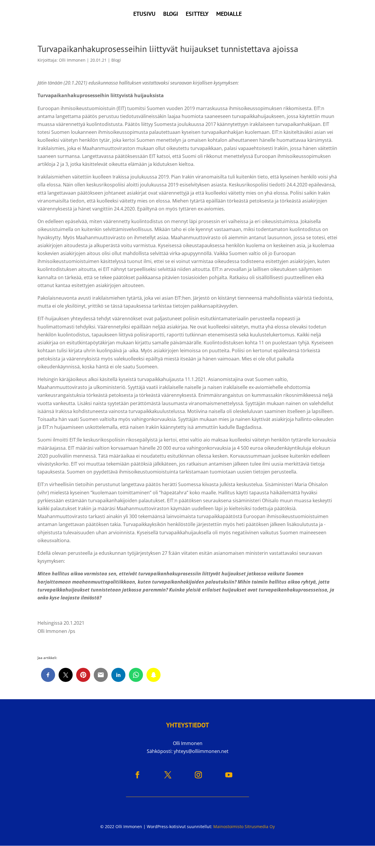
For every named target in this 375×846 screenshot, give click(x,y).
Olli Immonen (72, 60)
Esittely (197, 15)
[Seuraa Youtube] (229, 775)
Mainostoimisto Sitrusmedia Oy (244, 826)
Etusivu (144, 15)
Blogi (170, 15)
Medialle (229, 15)
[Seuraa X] (168, 775)
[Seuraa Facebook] (137, 775)
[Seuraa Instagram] (198, 775)
